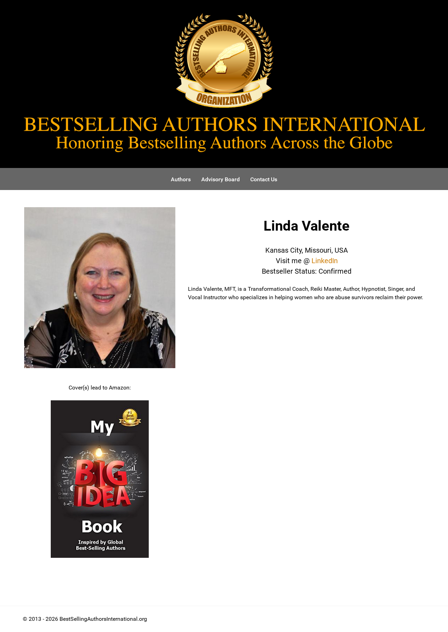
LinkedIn (325, 261)
